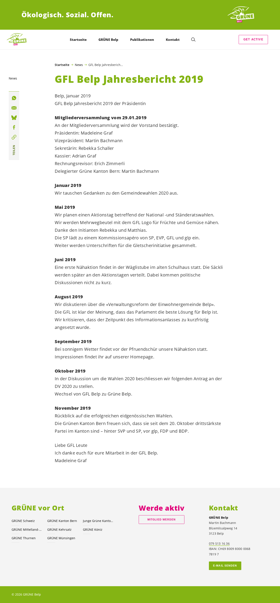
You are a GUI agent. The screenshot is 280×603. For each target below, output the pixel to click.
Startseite (62, 64)
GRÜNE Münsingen (61, 538)
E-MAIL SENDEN (225, 565)
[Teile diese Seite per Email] (14, 108)
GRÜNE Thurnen (24, 538)
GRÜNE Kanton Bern (62, 521)
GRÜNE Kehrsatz (59, 529)
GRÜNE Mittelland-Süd (27, 529)
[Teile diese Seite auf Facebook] (14, 127)
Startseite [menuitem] (78, 39)
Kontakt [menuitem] (173, 39)
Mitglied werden (161, 519)
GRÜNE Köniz (92, 529)
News (79, 64)
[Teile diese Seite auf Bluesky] (14, 117)
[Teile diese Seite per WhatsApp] (14, 98)
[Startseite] (242, 15)
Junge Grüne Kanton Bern (98, 521)
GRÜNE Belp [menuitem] (108, 39)
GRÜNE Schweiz (23, 521)
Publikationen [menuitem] (142, 39)
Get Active (253, 39)
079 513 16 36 (219, 543)
